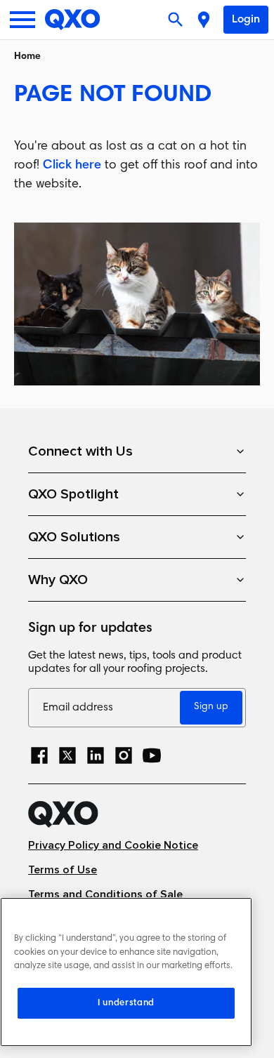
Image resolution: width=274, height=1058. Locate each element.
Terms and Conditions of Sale (105, 894)
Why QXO (58, 579)
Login (246, 19)
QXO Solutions (74, 537)
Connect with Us (80, 451)
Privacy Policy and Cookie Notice (113, 845)
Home (27, 57)
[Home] (72, 19)
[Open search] (177, 19)
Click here (72, 165)
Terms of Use (62, 870)
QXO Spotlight (73, 494)
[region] (126, 972)
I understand (126, 1003)
